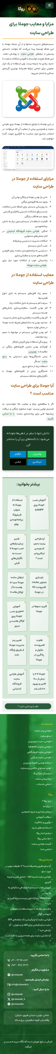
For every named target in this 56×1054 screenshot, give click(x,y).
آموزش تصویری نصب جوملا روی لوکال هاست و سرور (16, 616)
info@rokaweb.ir (20, 984)
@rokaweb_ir (18, 999)
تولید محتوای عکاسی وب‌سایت (36, 768)
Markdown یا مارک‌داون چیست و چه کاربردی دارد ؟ (29, 901)
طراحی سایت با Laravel (39, 747)
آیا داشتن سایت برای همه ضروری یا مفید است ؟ (28, 938)
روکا (21, 8)
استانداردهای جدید (41, 828)
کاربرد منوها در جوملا (39, 609)
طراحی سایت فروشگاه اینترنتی (23, 231)
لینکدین (37, 462)
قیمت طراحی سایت (41, 844)
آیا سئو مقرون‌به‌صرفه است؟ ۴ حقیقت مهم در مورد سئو (28, 869)
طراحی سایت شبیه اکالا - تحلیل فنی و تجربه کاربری (29, 879)
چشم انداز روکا (43, 833)
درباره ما (47, 806)
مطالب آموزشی (43, 817)
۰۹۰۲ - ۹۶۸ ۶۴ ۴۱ (19, 965)
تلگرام (18, 454)
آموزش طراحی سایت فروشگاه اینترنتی (16, 681)
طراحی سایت (27, 54)
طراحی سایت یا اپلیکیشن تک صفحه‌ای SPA (29, 919)
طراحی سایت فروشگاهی (39, 752)
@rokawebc (17, 1004)
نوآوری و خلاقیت (43, 822)
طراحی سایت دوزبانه (36, 265)
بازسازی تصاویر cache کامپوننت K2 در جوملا (39, 584)
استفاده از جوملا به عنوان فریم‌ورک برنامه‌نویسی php (16, 512)
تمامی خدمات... (43, 784)
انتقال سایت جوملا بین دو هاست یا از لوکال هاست (17, 585)
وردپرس (32, 351)
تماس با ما (46, 849)
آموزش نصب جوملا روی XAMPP (39, 505)
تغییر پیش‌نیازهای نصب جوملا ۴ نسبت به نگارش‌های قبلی (17, 551)
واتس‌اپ (37, 454)
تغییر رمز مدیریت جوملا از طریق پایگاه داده (16, 647)
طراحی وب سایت (42, 731)
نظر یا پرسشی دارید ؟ (28, 706)
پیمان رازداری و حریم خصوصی (36, 812)
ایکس (18, 462)
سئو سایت (45, 736)
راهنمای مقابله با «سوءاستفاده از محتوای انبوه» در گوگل (30, 911)
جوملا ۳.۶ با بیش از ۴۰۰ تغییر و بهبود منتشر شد (39, 681)
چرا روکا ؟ (46, 801)
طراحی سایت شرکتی (41, 757)
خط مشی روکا (44, 838)
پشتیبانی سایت (43, 779)
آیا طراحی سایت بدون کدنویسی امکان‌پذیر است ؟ (39, 549)
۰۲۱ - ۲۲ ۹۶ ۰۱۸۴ (19, 960)
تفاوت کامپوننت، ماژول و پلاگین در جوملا (39, 650)
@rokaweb (17, 975)
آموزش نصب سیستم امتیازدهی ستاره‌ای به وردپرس (29, 890)
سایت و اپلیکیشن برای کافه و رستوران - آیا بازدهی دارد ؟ (30, 927)
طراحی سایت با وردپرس (39, 741)
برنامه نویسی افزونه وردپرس (37, 763)
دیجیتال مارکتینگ (42, 773)
